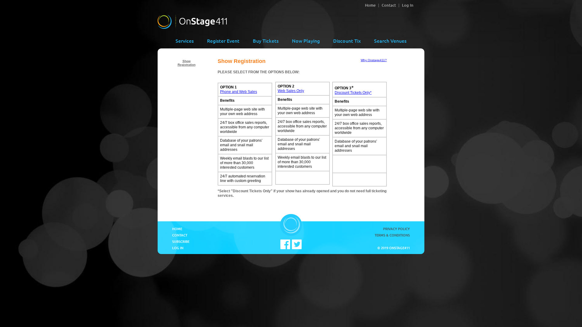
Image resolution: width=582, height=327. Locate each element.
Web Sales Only (291, 91)
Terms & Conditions (392, 235)
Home (370, 5)
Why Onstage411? (374, 60)
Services (185, 40)
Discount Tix (347, 40)
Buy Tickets (266, 40)
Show (186, 61)
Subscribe (180, 241)
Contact (389, 5)
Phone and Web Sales (238, 92)
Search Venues (390, 40)
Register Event (223, 40)
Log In (407, 5)
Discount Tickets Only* (353, 93)
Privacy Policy (396, 228)
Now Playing (306, 40)
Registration (187, 64)
